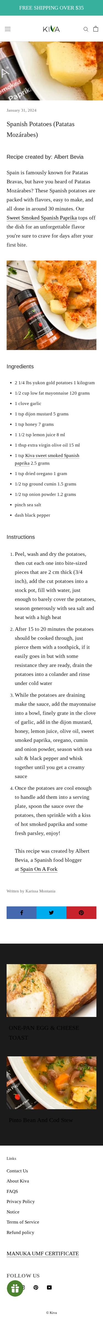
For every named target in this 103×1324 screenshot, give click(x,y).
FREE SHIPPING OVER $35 (51, 8)
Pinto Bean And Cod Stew (41, 1120)
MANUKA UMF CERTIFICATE (43, 1253)
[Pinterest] (36, 1287)
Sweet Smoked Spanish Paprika (42, 218)
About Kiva (18, 1181)
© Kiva (51, 1313)
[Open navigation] (7, 28)
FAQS (12, 1191)
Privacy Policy (21, 1201)
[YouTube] (49, 1287)
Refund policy (20, 1232)
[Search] (85, 28)
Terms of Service (23, 1222)
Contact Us (17, 1170)
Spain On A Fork (38, 869)
